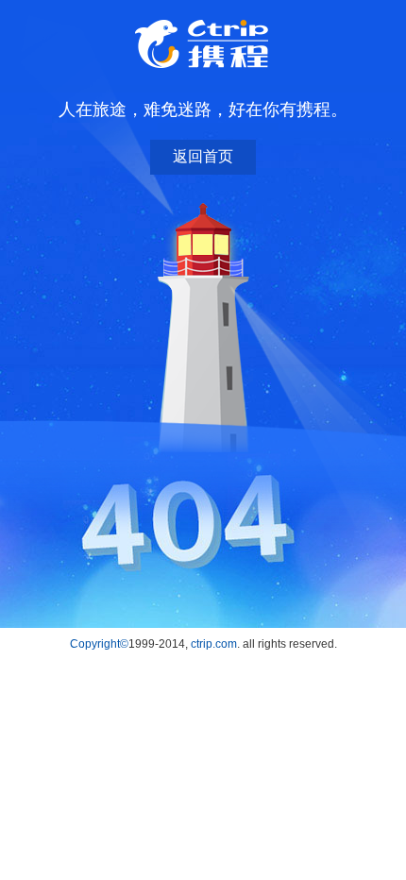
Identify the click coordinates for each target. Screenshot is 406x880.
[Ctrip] (203, 44)
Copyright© (99, 644)
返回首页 (203, 156)
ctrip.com (214, 644)
